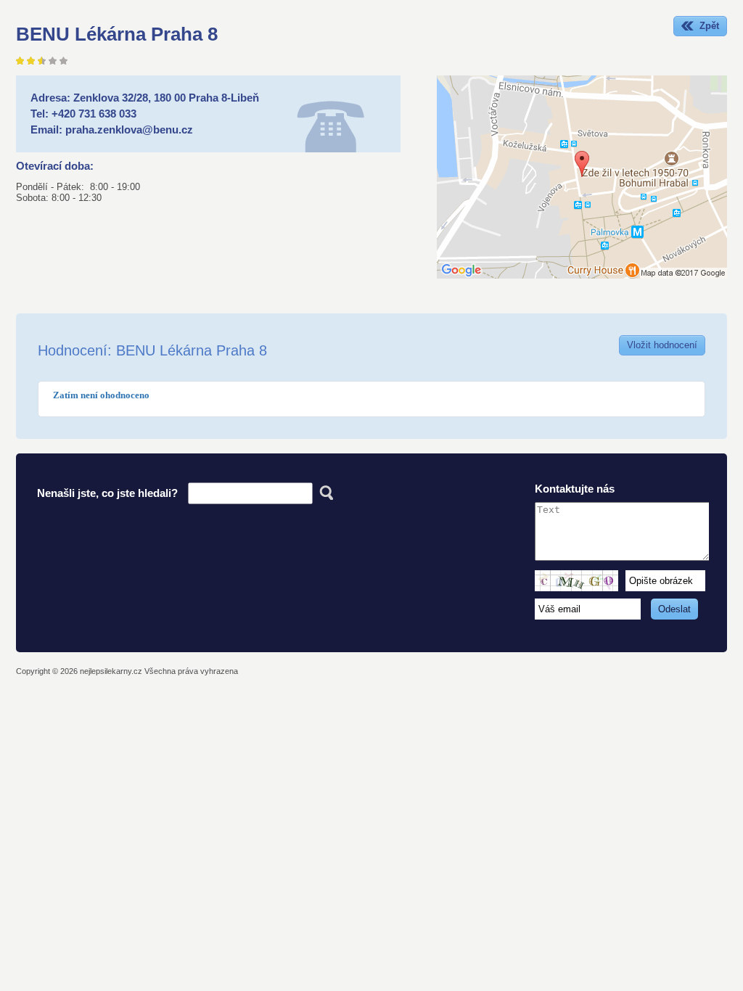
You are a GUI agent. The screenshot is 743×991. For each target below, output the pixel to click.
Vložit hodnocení (662, 345)
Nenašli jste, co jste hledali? (107, 493)
